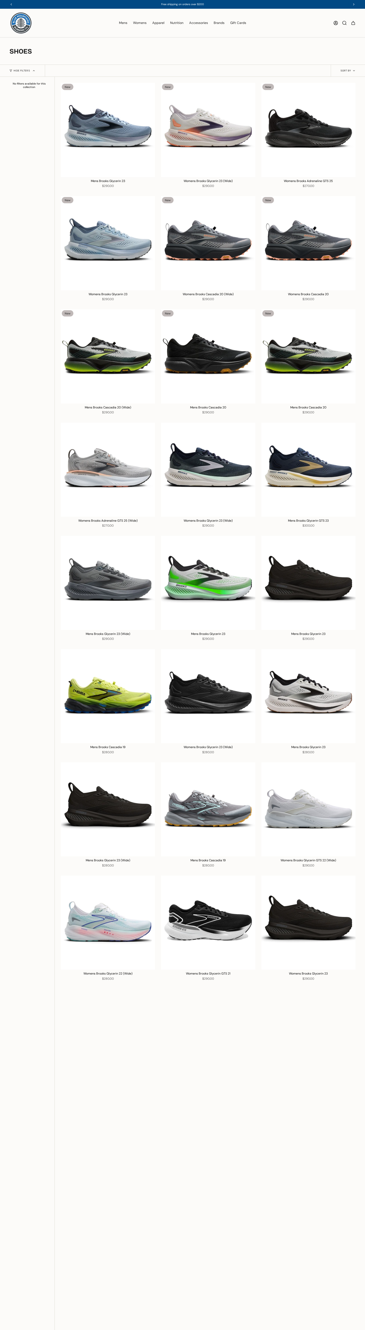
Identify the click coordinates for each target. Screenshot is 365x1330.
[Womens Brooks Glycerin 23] (108, 243)
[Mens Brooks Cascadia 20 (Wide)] (108, 356)
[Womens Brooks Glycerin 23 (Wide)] (208, 130)
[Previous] (11, 4)
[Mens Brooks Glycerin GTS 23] (308, 470)
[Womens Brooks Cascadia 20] (308, 243)
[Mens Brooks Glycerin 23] (108, 130)
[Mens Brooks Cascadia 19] (108, 696)
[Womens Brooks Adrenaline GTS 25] (308, 130)
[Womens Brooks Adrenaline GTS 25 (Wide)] (108, 470)
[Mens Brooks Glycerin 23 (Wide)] (108, 583)
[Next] (353, 4)
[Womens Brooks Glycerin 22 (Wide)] (108, 923)
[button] (123, 23)
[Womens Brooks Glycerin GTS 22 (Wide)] (308, 809)
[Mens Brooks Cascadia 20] (208, 356)
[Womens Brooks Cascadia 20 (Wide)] (208, 243)
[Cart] (353, 23)
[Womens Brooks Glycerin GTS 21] (208, 923)
